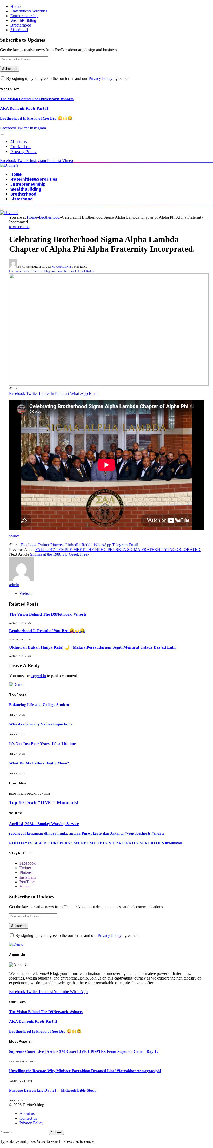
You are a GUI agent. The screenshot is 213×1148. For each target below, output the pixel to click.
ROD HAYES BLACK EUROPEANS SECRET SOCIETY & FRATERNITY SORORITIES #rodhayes (96, 843)
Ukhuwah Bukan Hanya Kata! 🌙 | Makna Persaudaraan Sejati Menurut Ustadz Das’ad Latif (92, 647)
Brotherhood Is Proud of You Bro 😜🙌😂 (36, 118)
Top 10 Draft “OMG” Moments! (43, 802)
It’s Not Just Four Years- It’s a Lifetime (42, 744)
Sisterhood (19, 30)
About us (18, 141)
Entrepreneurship (24, 16)
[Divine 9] (9, 165)
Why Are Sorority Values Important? (41, 724)
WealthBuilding (23, 20)
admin (26, 266)
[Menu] (2, 134)
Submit (56, 1132)
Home (15, 6)
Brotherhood (20, 25)
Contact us (20, 146)
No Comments (62, 266)
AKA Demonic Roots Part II (24, 108)
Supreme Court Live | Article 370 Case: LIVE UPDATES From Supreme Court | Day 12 (84, 1051)
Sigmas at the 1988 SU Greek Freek (59, 554)
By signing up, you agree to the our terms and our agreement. (68, 78)
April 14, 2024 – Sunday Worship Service (44, 824)
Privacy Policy (100, 78)
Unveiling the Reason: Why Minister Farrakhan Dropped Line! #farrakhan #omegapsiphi (85, 1071)
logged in (38, 675)
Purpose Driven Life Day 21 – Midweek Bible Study (52, 1090)
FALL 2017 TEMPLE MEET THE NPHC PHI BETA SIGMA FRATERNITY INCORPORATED (118, 549)
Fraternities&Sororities (28, 11)
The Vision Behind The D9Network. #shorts (37, 99)
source (14, 536)
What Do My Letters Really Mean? (39, 763)
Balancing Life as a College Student (39, 705)
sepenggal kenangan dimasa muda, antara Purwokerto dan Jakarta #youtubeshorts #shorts (86, 833)
